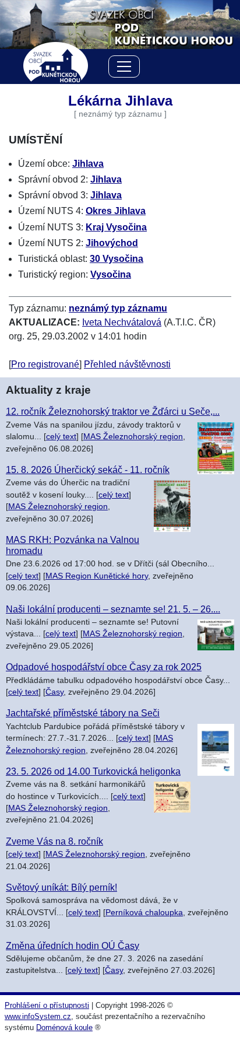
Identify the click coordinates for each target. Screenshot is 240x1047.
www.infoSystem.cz (38, 1016)
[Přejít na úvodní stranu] (120, 24)
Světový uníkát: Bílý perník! (61, 887)
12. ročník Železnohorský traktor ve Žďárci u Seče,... (113, 411)
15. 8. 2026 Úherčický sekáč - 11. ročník (88, 470)
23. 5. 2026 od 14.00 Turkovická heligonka (93, 771)
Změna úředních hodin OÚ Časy (72, 946)
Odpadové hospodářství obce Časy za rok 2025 (104, 667)
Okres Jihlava (116, 211)
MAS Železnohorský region (133, 436)
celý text (61, 436)
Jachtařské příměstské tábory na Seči (83, 713)
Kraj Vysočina (116, 227)
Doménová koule (64, 1027)
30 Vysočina (116, 259)
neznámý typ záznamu (118, 308)
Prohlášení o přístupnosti (47, 1005)
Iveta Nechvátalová (121, 322)
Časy (54, 692)
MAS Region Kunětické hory (96, 576)
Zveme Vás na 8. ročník (54, 841)
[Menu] (124, 68)
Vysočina (110, 274)
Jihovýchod (112, 243)
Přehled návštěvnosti (127, 364)
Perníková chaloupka (144, 912)
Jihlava (88, 164)
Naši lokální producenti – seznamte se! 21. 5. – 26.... (113, 609)
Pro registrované (45, 364)
